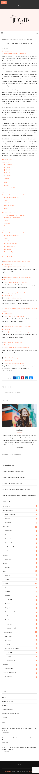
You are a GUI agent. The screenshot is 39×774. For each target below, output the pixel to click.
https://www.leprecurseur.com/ (14, 363)
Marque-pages (7, 159)
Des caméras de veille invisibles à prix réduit (17, 327)
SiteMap (31, 771)
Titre (6, 200)
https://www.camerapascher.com (14, 267)
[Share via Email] (31, 377)
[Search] (37, 33)
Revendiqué (7, 249)
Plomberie (21, 677)
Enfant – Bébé (22, 628)
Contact (4, 718)
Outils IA (22, 652)
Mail (7, 178)
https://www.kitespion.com (12, 298)
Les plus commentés (10, 243)
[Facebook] (18, 6)
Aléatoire (7, 203)
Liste (5, 256)
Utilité (6, 208)
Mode (20, 563)
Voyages (20, 664)
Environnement (21, 612)
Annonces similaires (10, 188)
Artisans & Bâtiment (20, 673)
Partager (6, 162)
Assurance (21, 530)
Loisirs (21, 595)
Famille (21, 620)
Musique (21, 604)
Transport (21, 543)
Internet (21, 640)
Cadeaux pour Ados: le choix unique (13, 471)
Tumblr (7, 173)
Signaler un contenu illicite (10, 714)
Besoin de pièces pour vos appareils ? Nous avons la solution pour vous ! (19, 748)
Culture (21, 591)
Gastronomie (21, 668)
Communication (20, 510)
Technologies (20, 632)
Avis (5, 182)
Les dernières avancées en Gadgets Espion (16, 277)
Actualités (20, 506)
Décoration (21, 559)
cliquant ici (19, 447)
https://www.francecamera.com (14, 316)
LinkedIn (8, 175)
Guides (22, 656)
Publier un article (7, 701)
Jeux (22, 644)
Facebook (8, 164)
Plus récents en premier (12, 197)
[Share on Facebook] (14, 377)
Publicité (21, 522)
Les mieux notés (9, 246)
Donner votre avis (9, 213)
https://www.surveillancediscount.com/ (16, 332)
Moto (22, 551)
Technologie (7, 51)
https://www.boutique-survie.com (15, 53)
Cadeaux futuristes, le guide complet (15, 358)
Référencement (21, 514)
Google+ (8, 170)
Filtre (3, 192)
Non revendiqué (9, 252)
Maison (20, 555)
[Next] (10, 2)
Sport (21, 579)
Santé (20, 571)
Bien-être (21, 575)
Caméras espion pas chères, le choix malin (16, 261)
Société (20, 583)
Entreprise (20, 526)
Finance (21, 535)
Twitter (8, 167)
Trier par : (13, 195)
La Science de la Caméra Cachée (13, 342)
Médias (21, 518)
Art (21, 587)
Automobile (22, 547)
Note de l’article (9, 205)
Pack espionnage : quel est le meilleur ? (15, 293)
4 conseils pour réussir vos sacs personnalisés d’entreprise (17, 739)
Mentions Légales (7, 709)
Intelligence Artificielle (21, 648)
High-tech (21, 636)
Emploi (21, 608)
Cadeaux (22, 599)
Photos (6, 185)
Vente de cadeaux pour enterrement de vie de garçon (18, 495)
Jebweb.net (8, 771)
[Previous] (8, 2)
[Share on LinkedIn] (26, 377)
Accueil (4, 39)
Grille (10, 256)
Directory (10, 39)
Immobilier (21, 539)
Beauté (21, 567)
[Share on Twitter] (18, 377)
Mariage (22, 624)
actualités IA (22, 660)
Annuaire (4, 705)
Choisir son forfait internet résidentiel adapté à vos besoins (19, 729)
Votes (6, 226)
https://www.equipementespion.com (15, 282)
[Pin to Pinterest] (22, 377)
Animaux (22, 616)
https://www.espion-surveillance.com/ (16, 347)
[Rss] (20, 6)
